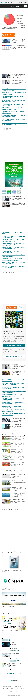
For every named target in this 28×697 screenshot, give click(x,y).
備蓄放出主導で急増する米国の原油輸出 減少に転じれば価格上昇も (13, 407)
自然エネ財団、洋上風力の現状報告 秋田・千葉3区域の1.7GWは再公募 (14, 410)
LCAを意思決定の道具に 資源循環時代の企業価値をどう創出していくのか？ (13, 403)
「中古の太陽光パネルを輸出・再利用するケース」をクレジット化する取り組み (13, 259)
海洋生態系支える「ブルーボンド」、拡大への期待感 (13, 233)
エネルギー (18, 6)
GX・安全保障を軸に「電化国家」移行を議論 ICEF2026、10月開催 (13, 388)
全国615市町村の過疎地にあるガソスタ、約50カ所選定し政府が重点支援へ (13, 240)
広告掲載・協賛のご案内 (19, 686)
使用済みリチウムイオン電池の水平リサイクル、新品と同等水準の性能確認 (14, 248)
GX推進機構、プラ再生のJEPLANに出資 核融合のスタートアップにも (13, 236)
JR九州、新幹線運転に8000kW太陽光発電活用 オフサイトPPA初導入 (14, 414)
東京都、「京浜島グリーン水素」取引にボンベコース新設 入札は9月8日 (14, 89)
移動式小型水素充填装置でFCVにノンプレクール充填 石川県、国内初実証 (14, 395)
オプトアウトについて (21, 688)
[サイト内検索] (25, 6)
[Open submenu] (22, 6)
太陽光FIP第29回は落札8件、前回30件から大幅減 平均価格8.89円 (13, 120)
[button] (14, 41)
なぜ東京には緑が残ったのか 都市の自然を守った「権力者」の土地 (13, 252)
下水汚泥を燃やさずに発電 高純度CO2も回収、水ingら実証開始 (14, 104)
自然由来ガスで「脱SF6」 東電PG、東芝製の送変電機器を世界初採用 (13, 399)
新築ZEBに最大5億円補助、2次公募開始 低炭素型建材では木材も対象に (14, 391)
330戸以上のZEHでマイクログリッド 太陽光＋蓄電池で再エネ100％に (13, 255)
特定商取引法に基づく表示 (8, 686)
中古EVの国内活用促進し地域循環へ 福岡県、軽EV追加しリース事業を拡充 (13, 384)
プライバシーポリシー (6, 688)
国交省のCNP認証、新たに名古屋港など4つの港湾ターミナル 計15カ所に (13, 101)
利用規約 (13, 688)
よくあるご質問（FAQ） (19, 689)
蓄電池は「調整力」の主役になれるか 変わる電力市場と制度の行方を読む (13, 108)
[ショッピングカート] (19, 2)
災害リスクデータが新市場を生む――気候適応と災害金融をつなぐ (13, 112)
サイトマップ (17, 691)
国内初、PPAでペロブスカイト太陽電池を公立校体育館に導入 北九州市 (14, 93)
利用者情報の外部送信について (8, 689)
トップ (6, 6)
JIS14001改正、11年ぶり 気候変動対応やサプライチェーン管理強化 (13, 267)
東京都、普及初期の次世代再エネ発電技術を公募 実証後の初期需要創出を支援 (14, 123)
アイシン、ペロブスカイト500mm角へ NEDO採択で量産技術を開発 (13, 380)
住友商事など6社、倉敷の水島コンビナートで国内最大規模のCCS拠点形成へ (13, 116)
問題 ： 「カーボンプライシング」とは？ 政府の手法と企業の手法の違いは (13, 263)
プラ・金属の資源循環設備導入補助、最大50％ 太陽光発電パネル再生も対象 (14, 97)
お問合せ (11, 691)
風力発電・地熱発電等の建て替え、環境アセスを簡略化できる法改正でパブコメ (14, 244)
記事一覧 (12, 6)
